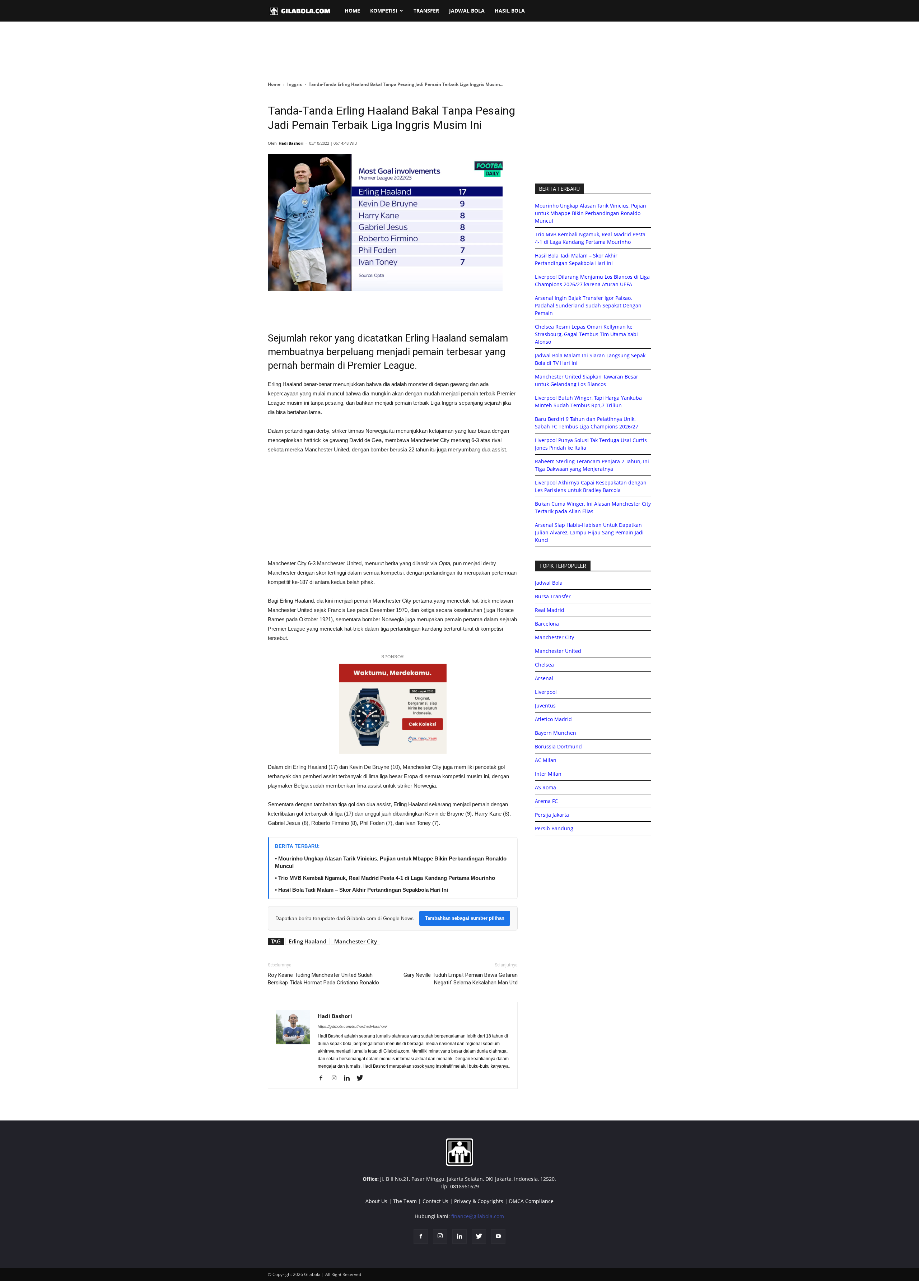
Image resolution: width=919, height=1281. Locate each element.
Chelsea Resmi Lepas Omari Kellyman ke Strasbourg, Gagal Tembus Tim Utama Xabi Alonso (586, 334)
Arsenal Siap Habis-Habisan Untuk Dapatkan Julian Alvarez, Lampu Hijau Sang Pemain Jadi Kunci (589, 532)
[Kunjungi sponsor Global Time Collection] (393, 709)
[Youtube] (498, 1236)
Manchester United (558, 651)
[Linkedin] (349, 1078)
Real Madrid (549, 610)
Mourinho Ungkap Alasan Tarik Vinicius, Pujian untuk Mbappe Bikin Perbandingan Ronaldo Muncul (590, 213)
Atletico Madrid (553, 719)
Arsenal (544, 678)
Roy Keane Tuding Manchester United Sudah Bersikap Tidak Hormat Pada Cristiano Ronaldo (323, 979)
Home (274, 84)
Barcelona (547, 623)
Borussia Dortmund (558, 746)
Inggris (294, 84)
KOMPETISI (383, 10)
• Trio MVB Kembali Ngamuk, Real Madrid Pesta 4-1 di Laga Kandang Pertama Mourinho (385, 878)
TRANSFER (426, 10)
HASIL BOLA (510, 10)
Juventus (545, 705)
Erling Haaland (307, 941)
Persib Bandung (554, 828)
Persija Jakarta (552, 814)
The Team (405, 1201)
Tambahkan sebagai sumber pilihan (464, 918)
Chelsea (544, 664)
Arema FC (546, 801)
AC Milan (545, 760)
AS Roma (545, 787)
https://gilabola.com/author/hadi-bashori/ (352, 1026)
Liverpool (546, 691)
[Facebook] (324, 1078)
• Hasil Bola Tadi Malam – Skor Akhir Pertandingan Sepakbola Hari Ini (361, 890)
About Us (376, 1201)
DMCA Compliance (531, 1201)
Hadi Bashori (291, 143)
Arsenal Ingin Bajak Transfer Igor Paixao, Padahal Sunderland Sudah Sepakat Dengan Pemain (588, 305)
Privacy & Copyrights (478, 1201)
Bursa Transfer (553, 596)
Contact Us (435, 1201)
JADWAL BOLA (467, 10)
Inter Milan (548, 773)
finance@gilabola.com (477, 1216)
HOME (352, 10)
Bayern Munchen (555, 732)
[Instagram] (336, 1078)
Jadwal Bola (549, 582)
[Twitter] (362, 1078)
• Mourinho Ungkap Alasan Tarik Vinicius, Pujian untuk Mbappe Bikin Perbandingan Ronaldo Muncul (391, 862)
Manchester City (355, 941)
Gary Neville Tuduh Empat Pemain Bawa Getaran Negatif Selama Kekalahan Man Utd (460, 979)
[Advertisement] (459, 52)
